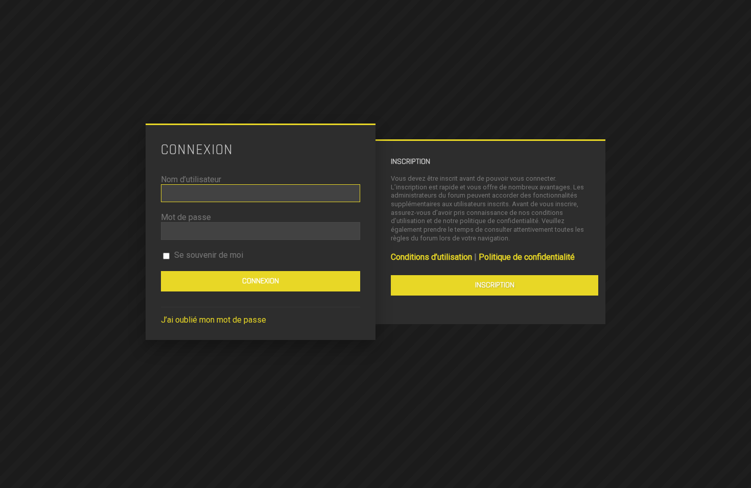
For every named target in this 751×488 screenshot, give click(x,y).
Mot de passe (186, 217)
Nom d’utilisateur (191, 179)
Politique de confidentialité (527, 257)
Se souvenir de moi (207, 255)
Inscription (494, 285)
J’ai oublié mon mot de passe (213, 320)
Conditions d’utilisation (431, 257)
